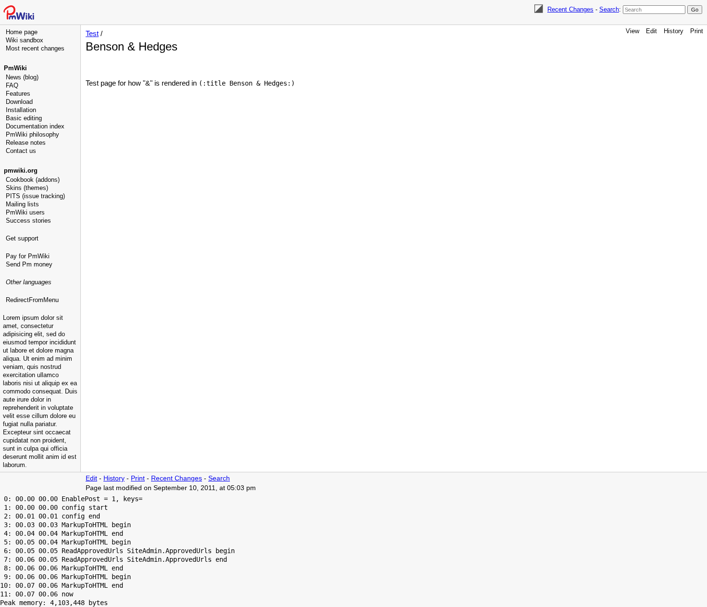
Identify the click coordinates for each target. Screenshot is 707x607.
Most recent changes (35, 48)
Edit (651, 31)
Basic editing (24, 118)
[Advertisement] (41, 353)
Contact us (21, 150)
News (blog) (22, 77)
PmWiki (15, 68)
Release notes (26, 142)
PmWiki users (25, 212)
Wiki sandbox (24, 40)
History (673, 31)
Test (92, 33)
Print (696, 31)
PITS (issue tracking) (35, 196)
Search (609, 9)
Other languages (28, 282)
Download (19, 101)
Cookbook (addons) (33, 179)
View (632, 31)
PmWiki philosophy (32, 134)
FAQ (12, 85)
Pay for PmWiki (28, 256)
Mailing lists (22, 204)
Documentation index (35, 126)
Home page (22, 32)
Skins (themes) (27, 187)
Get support (22, 238)
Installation (21, 110)
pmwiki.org (21, 170)
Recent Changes (570, 9)
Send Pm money (29, 264)
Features (18, 93)
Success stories (28, 220)
